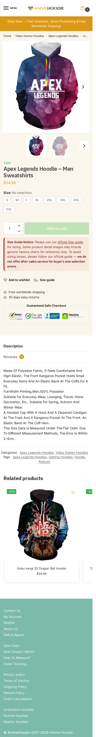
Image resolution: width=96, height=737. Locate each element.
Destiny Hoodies (15, 722)
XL (37, 200)
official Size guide (70, 242)
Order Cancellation (17, 699)
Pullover (44, 461)
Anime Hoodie (61, 732)
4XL (76, 200)
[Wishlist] (73, 492)
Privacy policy (14, 674)
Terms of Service (16, 681)
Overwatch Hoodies (18, 710)
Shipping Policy (15, 687)
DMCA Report (13, 635)
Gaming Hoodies (61, 457)
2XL (49, 200)
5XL (9, 209)
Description (13, 346)
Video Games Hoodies (29, 36)
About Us (10, 629)
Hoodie (80, 457)
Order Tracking (15, 664)
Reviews (13, 357)
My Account (12, 617)
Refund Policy (13, 693)
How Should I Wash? (18, 652)
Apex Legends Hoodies (63, 36)
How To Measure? (17, 658)
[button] (83, 8)
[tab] (46, 346)
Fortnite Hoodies (15, 716)
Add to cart (57, 228)
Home (7, 36)
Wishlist (9, 623)
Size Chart (11, 646)
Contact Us (12, 610)
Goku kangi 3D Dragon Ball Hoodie (41, 568)
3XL (63, 200)
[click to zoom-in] (48, 87)
